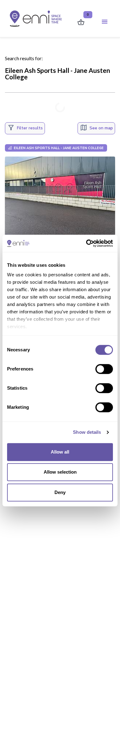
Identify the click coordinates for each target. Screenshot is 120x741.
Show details (87, 432)
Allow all (60, 451)
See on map (96, 128)
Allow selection (60, 472)
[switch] (104, 369)
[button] (104, 21)
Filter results (25, 128)
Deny (60, 492)
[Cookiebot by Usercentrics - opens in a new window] (86, 243)
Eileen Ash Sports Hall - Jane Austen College (58, 148)
